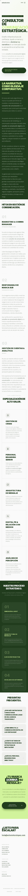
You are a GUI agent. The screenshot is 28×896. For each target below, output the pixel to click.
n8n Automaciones (6, 865)
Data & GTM (4, 874)
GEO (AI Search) (5, 847)
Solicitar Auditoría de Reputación (11, 70)
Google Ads (4, 861)
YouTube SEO (5, 854)
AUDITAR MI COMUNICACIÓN (12, 805)
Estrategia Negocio (6, 876)
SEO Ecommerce (5, 850)
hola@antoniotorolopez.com (13, 835)
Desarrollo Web (5, 863)
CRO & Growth (5, 866)
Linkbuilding (5, 848)
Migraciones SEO (6, 852)
